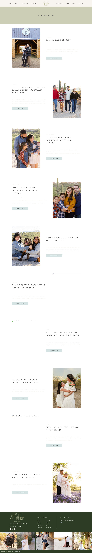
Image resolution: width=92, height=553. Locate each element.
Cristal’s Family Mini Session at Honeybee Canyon (59, 140)
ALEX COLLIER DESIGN (17, 551)
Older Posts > (76, 508)
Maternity (15, 471)
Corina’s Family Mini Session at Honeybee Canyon (25, 190)
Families (49, 37)
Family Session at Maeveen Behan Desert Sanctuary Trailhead (28, 90)
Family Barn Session (58, 40)
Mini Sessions (50, 134)
